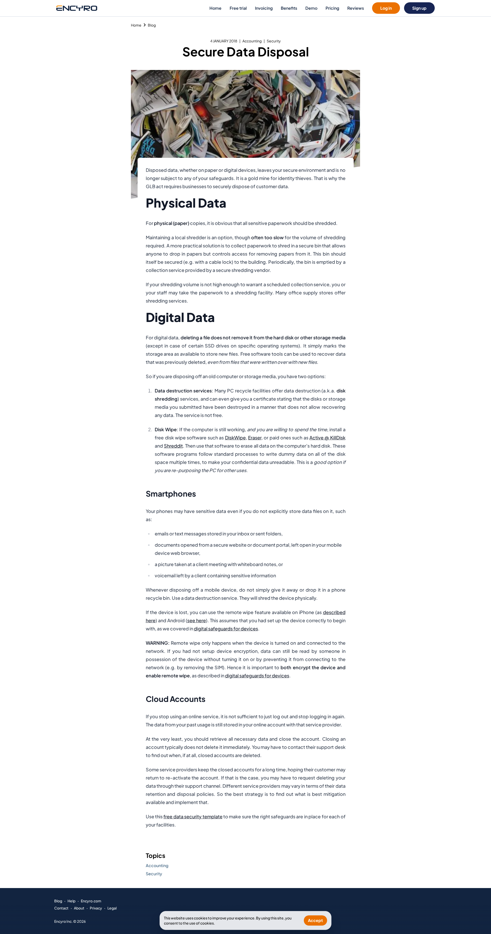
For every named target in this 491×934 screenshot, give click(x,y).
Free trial (238, 8)
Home (215, 8)
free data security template (192, 816)
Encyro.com (91, 901)
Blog (152, 25)
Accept (315, 920)
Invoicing (264, 8)
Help (71, 901)
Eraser (254, 437)
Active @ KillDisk (327, 437)
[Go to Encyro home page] (76, 8)
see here (196, 620)
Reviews (355, 8)
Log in (386, 8)
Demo (311, 8)
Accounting (252, 41)
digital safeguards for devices (226, 628)
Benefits (289, 8)
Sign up (419, 8)
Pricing (332, 8)
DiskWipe (235, 437)
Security (274, 41)
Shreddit (173, 446)
